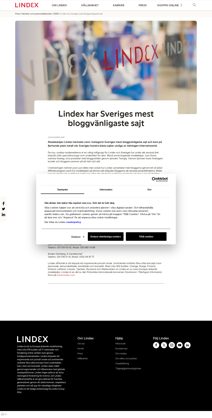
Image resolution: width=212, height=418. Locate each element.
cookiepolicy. (73, 222)
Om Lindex (59, 5)
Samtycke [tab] (62, 189)
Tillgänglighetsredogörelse (128, 368)
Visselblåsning (122, 363)
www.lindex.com (66, 275)
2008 (56, 13)
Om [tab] (149, 189)
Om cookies (121, 353)
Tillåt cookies (146, 236)
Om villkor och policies (126, 358)
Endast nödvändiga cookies (105, 236)
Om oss (81, 343)
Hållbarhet (90, 5)
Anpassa (75, 236)
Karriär (118, 5)
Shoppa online (168, 5)
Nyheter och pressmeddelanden (37, 13)
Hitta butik (120, 343)
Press (143, 5)
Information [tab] (106, 189)
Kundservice (121, 348)
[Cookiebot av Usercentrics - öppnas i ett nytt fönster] (154, 179)
